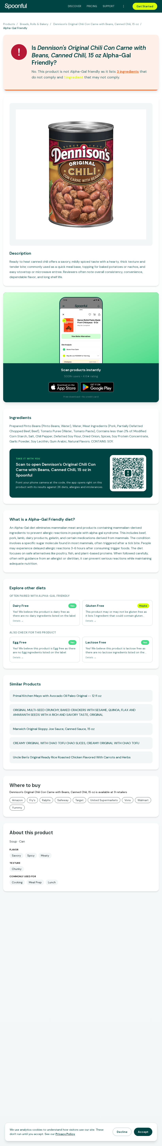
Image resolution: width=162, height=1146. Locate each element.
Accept (143, 1132)
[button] (128, 71)
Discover (74, 6)
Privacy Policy (65, 1134)
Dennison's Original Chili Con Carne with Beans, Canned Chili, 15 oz (96, 24)
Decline (122, 1132)
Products (9, 24)
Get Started (145, 6)
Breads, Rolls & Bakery (34, 24)
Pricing (92, 6)
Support (108, 6)
